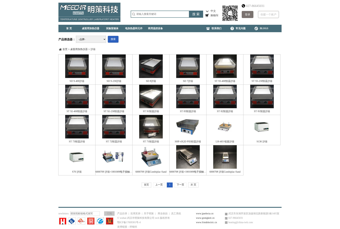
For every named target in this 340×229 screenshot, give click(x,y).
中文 (213, 11)
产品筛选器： (66, 39)
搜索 (113, 39)
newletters (63, 213)
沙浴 (92, 49)
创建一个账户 (268, 14)
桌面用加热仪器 (79, 49)
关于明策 (149, 213)
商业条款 (163, 213)
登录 (247, 14)
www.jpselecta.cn (204, 213)
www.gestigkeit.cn (205, 218)
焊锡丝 (133, 226)
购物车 (215, 15)
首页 (65, 49)
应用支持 (135, 213)
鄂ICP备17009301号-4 (129, 222)
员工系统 (176, 213)
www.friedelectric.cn (206, 222)
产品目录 (122, 213)
